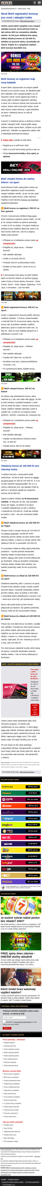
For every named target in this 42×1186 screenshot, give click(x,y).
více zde (25, 767)
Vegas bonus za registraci (11, 1090)
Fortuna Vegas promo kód (11, 1106)
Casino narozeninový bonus (12, 1080)
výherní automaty (11, 534)
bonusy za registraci (29, 200)
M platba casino (8, 1125)
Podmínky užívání (13, 1179)
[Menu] (39, 3)
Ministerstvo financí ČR (18, 1168)
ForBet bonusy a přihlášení (12, 1084)
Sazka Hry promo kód (10, 1100)
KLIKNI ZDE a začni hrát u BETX (35, 709)
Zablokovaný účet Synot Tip (12, 1131)
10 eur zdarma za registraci (12, 1097)
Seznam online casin (10, 1135)
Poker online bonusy (10, 1093)
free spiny (32, 216)
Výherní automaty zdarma (11, 1055)
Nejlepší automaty (9, 1042)
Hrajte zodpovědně (5, 762)
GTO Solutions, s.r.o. (9, 1184)
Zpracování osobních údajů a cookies (13, 1182)
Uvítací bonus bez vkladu (11, 1110)
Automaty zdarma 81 (10, 1046)
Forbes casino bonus (10, 1116)
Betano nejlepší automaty (11, 1052)
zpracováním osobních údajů (22, 1022)
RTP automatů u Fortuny (11, 1141)
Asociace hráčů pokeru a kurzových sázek (22, 1170)
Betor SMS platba (9, 1138)
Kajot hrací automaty (10, 1062)
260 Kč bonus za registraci (11, 1074)
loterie (31, 399)
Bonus (11, 558)
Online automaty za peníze (12, 1049)
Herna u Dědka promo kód (11, 1087)
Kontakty (3, 1179)
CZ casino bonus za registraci (12, 1103)
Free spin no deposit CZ (11, 1113)
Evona (35, 278)
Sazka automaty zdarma (11, 1065)
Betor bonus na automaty (11, 1077)
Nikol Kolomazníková (27, 21)
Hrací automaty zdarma (11, 1059)
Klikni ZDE (8, 140)
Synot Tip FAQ (8, 1128)
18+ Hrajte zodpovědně (32, 1182)
